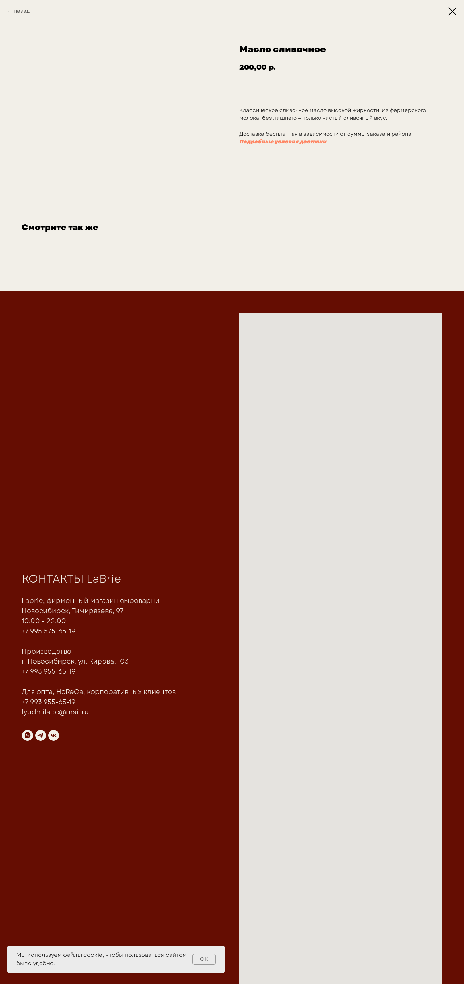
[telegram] (40, 735)
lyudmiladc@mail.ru (55, 712)
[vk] (53, 735)
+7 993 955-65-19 (48, 671)
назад (22, 11)
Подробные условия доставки (282, 141)
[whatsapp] (27, 735)
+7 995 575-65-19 (48, 631)
